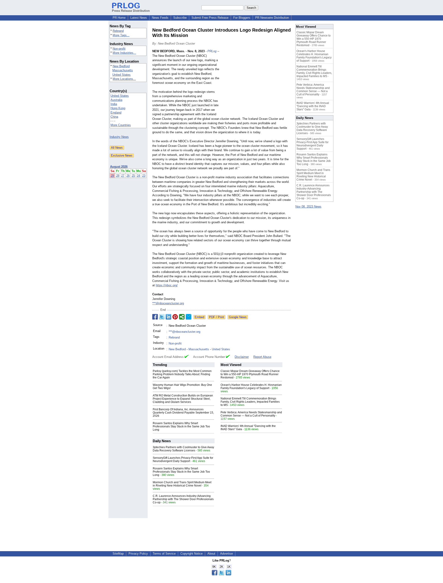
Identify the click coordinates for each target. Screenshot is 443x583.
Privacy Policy (138, 553)
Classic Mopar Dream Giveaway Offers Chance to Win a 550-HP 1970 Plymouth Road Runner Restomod (250, 374)
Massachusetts (122, 70)
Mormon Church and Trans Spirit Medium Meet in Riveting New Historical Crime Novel (182, 484)
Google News (238, 317)
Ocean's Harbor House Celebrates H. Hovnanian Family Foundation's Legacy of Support (251, 386)
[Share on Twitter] (162, 317)
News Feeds (160, 17)
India (114, 104)
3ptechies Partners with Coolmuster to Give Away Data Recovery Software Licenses (183, 449)
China (114, 116)
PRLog (211, 51)
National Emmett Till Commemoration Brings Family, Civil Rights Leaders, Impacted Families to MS (250, 402)
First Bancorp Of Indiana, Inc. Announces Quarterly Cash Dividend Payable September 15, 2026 (183, 412)
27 (122, 175)
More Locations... (124, 79)
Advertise (226, 553)
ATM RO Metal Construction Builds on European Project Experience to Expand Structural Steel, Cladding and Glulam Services (183, 399)
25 (133, 175)
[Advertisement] (256, 83)
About (211, 553)
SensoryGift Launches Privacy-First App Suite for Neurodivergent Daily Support (183, 459)
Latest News (138, 17)
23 (143, 175)
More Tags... (121, 35)
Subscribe (180, 17)
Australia (116, 100)
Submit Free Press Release (210, 17)
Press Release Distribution (131, 10)
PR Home (119, 17)
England (116, 112)
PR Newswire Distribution (272, 17)
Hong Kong (118, 108)
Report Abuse (262, 357)
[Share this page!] (221, 574)
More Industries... (124, 52)
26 (128, 175)
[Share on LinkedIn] (168, 317)
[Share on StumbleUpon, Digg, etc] (182, 317)
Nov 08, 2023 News (308, 206)
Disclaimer (242, 357)
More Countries (121, 125)
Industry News (119, 137)
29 (112, 175)
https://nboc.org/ (167, 285)
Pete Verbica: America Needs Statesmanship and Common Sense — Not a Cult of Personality (251, 414)
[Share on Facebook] (155, 317)
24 (138, 175)
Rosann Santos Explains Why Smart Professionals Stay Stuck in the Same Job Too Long (181, 426)
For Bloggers (241, 17)
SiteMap (118, 553)
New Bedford (121, 66)
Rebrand (118, 31)
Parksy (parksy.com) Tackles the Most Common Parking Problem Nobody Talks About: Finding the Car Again (182, 374)
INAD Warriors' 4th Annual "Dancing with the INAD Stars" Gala (312, 106)
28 (117, 175)
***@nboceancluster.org (168, 303)
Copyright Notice (191, 553)
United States (121, 74)
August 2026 (119, 166)
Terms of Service (164, 553)
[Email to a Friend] (188, 317)
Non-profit (119, 48)
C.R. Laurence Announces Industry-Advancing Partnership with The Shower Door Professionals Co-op (183, 499)
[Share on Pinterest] (175, 317)
